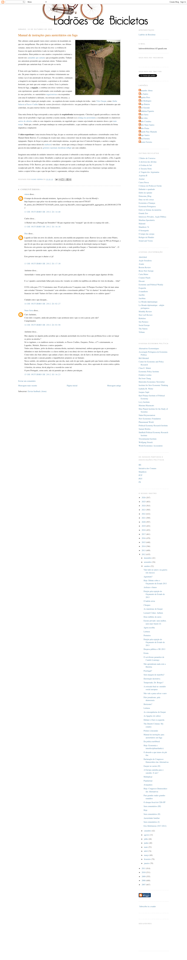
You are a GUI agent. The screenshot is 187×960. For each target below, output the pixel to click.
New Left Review (146, 315)
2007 (144, 884)
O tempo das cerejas (146, 234)
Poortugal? (148, 670)
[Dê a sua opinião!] (62, 179)
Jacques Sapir (144, 392)
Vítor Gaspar (101, 101)
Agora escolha (149, 627)
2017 (144, 534)
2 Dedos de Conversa (147, 158)
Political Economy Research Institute (153, 425)
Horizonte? (148, 704)
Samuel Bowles (145, 429)
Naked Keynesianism (147, 415)
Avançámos (148, 784)
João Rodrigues (145, 100)
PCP (140, 475)
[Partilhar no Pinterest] (70, 179)
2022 (144, 513)
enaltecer (47, 144)
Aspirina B (143, 175)
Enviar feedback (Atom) (37, 391)
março (146, 855)
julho (146, 839)
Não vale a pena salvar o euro (155, 693)
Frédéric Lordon (145, 375)
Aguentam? (148, 576)
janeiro (147, 863)
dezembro (148, 558)
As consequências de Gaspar (155, 712)
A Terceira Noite (145, 168)
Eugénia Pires (144, 97)
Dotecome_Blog (145, 196)
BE (140, 464)
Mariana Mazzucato (146, 405)
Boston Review (145, 267)
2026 (144, 497)
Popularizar (148, 780)
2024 (144, 505)
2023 (144, 509)
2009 (144, 876)
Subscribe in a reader (147, 906)
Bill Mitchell (144, 358)
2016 (144, 538)
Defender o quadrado (147, 189)
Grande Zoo (143, 213)
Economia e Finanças (147, 203)
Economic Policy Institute (149, 371)
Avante (141, 264)
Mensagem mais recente (27, 385)
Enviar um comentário (27, 381)
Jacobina (142, 298)
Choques (147, 605)
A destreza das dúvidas (148, 161)
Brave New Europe (146, 270)
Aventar (142, 179)
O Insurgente (144, 230)
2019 (144, 526)
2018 (144, 530)
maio (146, 847)
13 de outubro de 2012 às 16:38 (42, 226)
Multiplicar (148, 776)
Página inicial (72, 385)
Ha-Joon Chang (145, 378)
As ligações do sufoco (152, 716)
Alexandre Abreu (146, 90)
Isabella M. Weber (146, 388)
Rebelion (142, 318)
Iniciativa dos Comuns (147, 468)
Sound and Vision (146, 240)
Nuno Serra (28, 310)
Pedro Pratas (144, 128)
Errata (146, 653)
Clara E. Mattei (145, 368)
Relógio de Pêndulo (146, 237)
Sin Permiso (143, 321)
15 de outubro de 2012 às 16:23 (42, 374)
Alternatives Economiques (149, 348)
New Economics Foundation (150, 418)
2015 (144, 542)
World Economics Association (150, 445)
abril (146, 851)
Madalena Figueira (146, 111)
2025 (144, 501)
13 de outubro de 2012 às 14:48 (42, 211)
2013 (144, 550)
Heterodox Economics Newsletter (152, 381)
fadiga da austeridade (87, 117)
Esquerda (142, 288)
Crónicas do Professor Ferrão (150, 185)
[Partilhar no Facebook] (67, 179)
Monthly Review (145, 311)
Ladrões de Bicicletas (147, 34)
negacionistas (51, 94)
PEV (140, 478)
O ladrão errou (149, 601)
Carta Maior (143, 274)
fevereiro (147, 859)
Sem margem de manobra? (154, 674)
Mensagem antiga (114, 385)
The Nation (143, 328)
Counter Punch (144, 277)
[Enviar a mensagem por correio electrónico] (56, 179)
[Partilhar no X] (65, 179)
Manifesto (142, 471)
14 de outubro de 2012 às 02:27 (42, 303)
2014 (144, 546)
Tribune (142, 332)
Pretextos (147, 635)
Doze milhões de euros (152, 617)
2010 (144, 872)
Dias (26, 233)
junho (146, 843)
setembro (148, 830)
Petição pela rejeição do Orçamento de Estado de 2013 (154, 594)
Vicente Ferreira (145, 142)
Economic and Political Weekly (151, 284)
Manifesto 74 (144, 227)
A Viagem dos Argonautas (149, 172)
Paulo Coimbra (145, 121)
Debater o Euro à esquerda (154, 720)
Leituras (147, 631)
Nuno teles (143, 118)
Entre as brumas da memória (150, 210)
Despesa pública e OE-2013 (154, 649)
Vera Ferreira (144, 138)
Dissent (142, 281)
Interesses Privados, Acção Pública (152, 216)
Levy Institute (144, 402)
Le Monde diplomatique (148, 301)
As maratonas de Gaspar (153, 609)
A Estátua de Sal (145, 165)
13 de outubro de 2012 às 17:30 (42, 263)
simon (26, 194)
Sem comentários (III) (152, 806)
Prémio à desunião (151, 730)
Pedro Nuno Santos (146, 124)
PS (140, 482)
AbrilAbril (143, 257)
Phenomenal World (146, 422)
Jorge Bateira (144, 104)
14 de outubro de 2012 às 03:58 (42, 324)
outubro (147, 566)
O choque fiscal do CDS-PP (154, 802)
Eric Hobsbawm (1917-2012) (155, 826)
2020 (144, 522)
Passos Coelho (32, 104)
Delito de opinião (145, 192)
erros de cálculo (25, 121)
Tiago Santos (144, 135)
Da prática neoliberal (152, 741)
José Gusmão (144, 107)
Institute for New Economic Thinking (153, 385)
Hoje (145, 810)
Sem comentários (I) (152, 822)
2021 (144, 517)
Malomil (142, 223)
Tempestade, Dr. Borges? (153, 682)
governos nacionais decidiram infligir (57, 147)
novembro (148, 562)
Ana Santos (143, 94)
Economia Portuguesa (147, 206)
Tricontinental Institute (147, 438)
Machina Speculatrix (147, 220)
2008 (144, 880)
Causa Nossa (144, 182)
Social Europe (144, 325)
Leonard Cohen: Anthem (153, 613)
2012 (144, 554)
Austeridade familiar (152, 818)
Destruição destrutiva (152, 678)
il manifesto (143, 291)
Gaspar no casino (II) (152, 766)
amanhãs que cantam (36, 57)
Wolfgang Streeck (146, 442)
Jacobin (142, 295)
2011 (144, 868)
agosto (147, 834)
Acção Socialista (145, 260)
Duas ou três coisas (146, 199)
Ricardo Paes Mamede (148, 131)
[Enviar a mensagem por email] (59, 179)
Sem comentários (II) (152, 814)
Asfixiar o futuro (150, 587)
